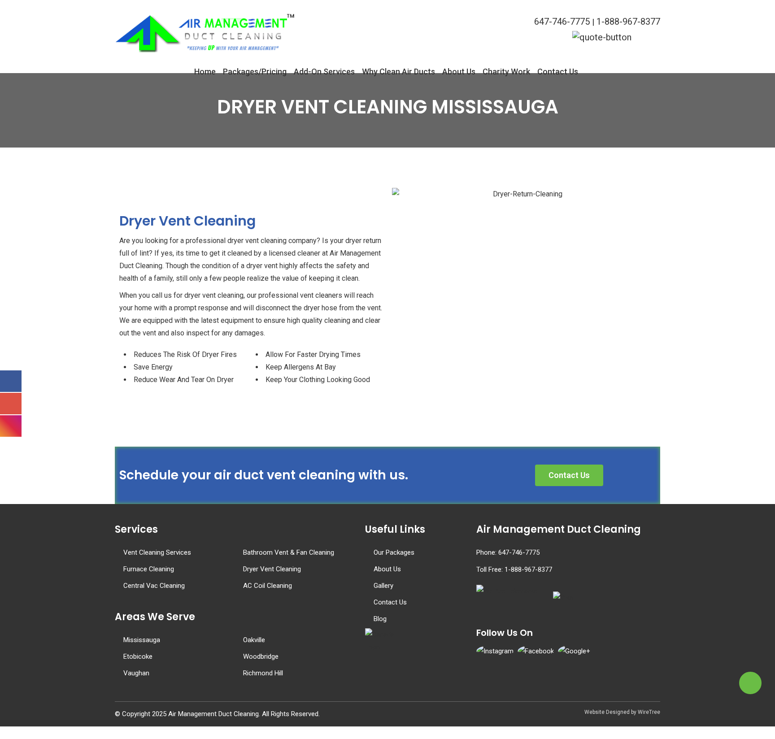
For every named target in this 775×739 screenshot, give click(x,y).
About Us (458, 70)
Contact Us (557, 70)
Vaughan (136, 673)
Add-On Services (324, 70)
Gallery (383, 586)
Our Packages (394, 552)
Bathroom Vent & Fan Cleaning (288, 552)
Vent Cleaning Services (157, 552)
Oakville (254, 640)
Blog (380, 619)
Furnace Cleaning (148, 569)
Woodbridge (261, 656)
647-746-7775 (562, 21)
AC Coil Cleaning (267, 586)
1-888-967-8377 (628, 21)
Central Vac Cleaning (154, 586)
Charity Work (506, 70)
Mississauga (141, 640)
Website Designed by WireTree (622, 712)
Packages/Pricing (255, 70)
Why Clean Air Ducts (398, 70)
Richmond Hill (263, 673)
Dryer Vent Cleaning (272, 569)
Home (205, 70)
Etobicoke (137, 656)
